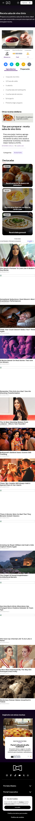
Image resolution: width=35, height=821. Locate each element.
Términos (21, 802)
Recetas (20, 84)
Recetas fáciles (18, 152)
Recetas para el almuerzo (28, 83)
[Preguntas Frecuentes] (18, 3)
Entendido (17, 807)
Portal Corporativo (10, 792)
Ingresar (24, 2)
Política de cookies (17, 817)
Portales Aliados (9, 786)
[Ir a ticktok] (7, 775)
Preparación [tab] (25, 69)
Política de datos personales (17, 813)
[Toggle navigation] (3, 3)
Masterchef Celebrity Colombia (8, 83)
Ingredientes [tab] (11, 69)
